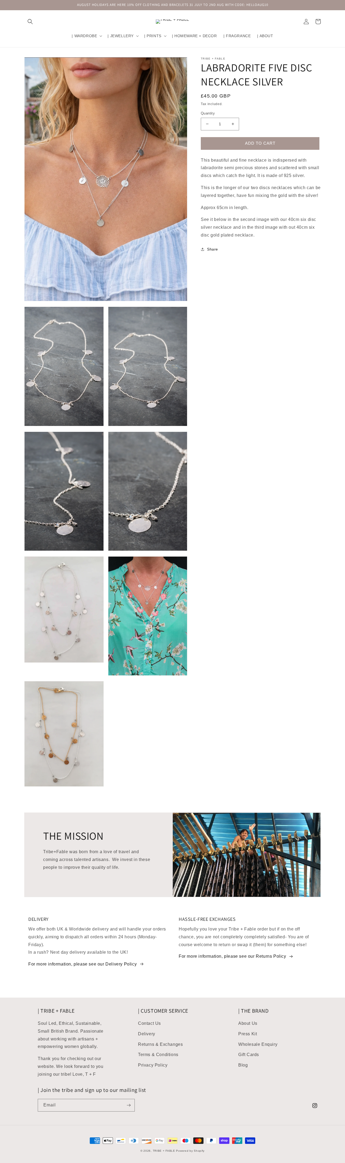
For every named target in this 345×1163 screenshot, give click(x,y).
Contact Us (149, 1023)
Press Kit (247, 1034)
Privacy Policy (152, 1065)
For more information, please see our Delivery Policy (82, 964)
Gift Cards (248, 1054)
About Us (247, 1023)
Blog (243, 1065)
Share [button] (212, 249)
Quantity (208, 113)
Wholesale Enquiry (257, 1044)
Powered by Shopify (190, 1150)
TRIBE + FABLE (164, 1150)
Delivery (146, 1034)
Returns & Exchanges (160, 1044)
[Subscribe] (128, 1105)
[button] (30, 21)
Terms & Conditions (158, 1054)
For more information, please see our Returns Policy (232, 956)
